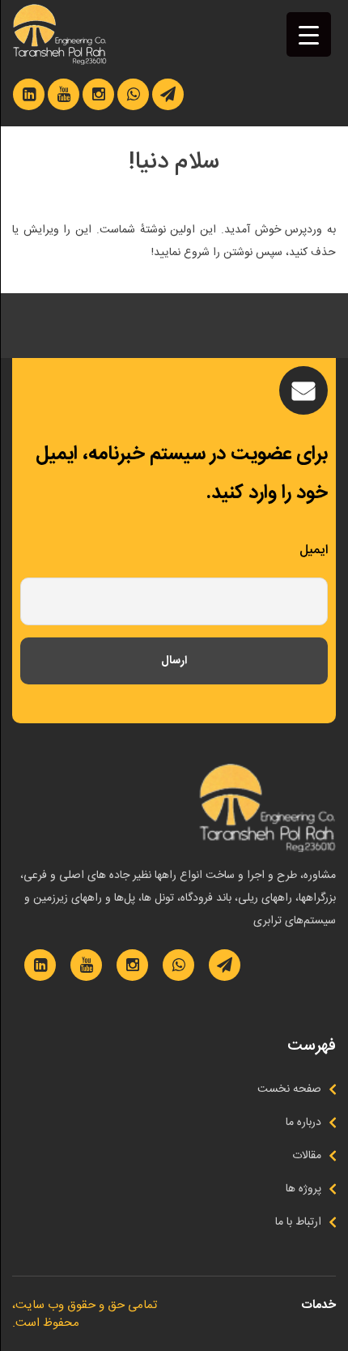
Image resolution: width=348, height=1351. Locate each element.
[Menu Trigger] (308, 34)
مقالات (306, 1156)
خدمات (318, 1305)
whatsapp (133, 94)
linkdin (29, 94)
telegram (168, 94)
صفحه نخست (289, 1089)
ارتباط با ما (298, 1222)
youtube (63, 94)
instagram (98, 94)
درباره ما (303, 1122)
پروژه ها (303, 1189)
